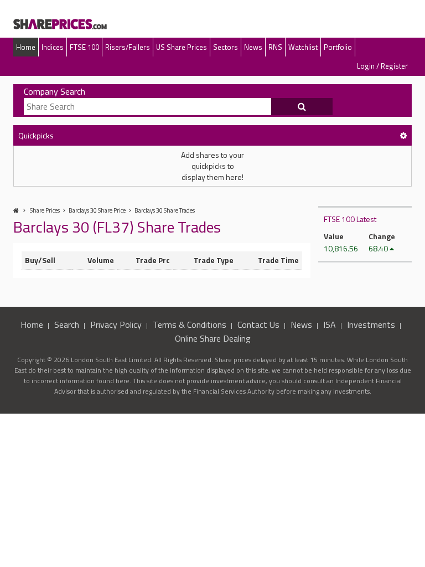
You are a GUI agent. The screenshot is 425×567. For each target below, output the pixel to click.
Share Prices (45, 210)
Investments (371, 324)
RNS (275, 47)
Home (25, 47)
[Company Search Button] (302, 107)
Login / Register (382, 65)
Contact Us (258, 324)
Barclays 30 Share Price (97, 210)
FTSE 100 (84, 47)
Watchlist (303, 47)
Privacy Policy (116, 324)
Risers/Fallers (127, 47)
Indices (53, 47)
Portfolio (338, 47)
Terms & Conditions (189, 324)
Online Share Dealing (213, 338)
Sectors (225, 47)
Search (66, 324)
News (253, 47)
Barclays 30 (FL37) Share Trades (117, 227)
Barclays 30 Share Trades (164, 210)
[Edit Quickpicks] (403, 135)
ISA (329, 324)
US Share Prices (181, 47)
